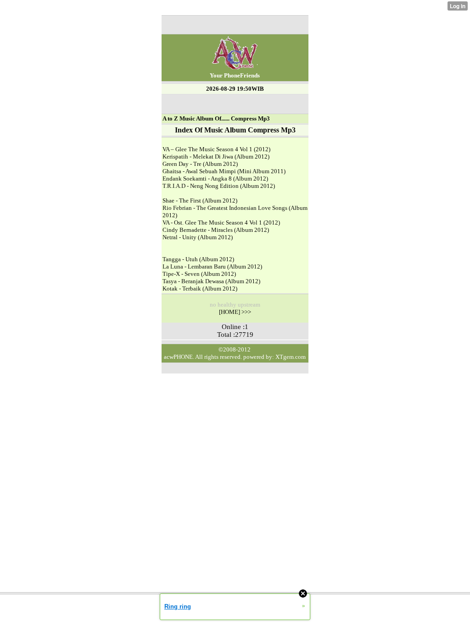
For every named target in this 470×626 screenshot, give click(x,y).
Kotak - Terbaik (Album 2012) (199, 288)
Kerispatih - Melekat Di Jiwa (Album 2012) (215, 156)
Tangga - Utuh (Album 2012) (198, 259)
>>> (245, 311)
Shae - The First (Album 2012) (199, 200)
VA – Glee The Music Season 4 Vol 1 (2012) (216, 149)
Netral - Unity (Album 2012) (197, 237)
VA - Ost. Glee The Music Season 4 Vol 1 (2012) (221, 222)
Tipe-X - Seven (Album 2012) (199, 273)
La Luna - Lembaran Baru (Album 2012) (212, 266)
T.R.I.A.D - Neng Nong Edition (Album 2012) (218, 185)
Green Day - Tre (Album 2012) (200, 163)
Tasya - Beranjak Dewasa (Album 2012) (211, 281)
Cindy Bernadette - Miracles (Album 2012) (215, 229)
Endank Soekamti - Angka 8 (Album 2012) (215, 178)
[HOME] (229, 311)
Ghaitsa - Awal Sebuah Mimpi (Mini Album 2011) (223, 171)
